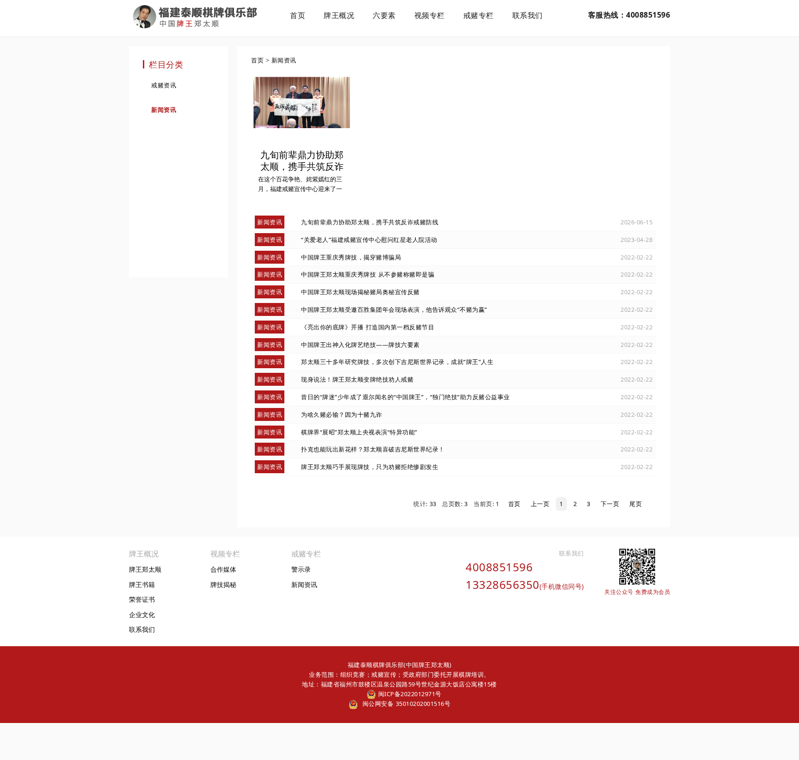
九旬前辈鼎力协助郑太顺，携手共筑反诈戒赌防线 (369, 222)
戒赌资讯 (163, 85)
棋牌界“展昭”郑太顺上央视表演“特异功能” (359, 432)
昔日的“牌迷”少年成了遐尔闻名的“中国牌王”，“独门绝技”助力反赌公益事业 (405, 397)
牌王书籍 (142, 584)
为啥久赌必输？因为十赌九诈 (341, 414)
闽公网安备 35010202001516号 (405, 703)
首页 (297, 15)
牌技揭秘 (223, 584)
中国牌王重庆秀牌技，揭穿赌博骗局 (351, 257)
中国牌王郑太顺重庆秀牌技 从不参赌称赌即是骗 (367, 274)
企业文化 (142, 614)
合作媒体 (223, 569)
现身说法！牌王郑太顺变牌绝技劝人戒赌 (357, 379)
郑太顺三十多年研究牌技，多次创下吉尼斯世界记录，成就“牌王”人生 (397, 362)
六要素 (384, 15)
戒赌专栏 (478, 15)
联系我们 (527, 15)
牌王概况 (339, 15)
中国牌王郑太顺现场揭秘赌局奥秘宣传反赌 (360, 292)
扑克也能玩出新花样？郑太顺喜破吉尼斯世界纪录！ (373, 449)
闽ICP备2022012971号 (409, 694)
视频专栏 (429, 15)
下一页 (610, 504)
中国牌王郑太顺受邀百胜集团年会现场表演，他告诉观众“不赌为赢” (394, 309)
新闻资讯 (163, 109)
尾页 (635, 504)
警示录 (301, 569)
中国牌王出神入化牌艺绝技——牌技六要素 (360, 344)
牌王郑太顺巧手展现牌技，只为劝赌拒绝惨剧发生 (369, 467)
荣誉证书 (142, 599)
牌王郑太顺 (145, 569)
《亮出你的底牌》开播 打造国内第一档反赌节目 (367, 327)
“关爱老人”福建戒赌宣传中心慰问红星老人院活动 (369, 239)
